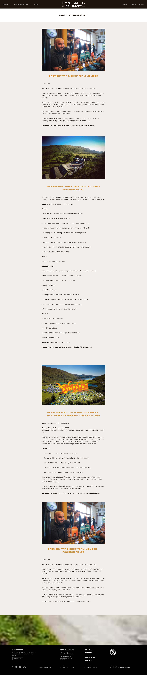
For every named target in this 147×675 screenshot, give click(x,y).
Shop (5, 5)
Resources (90, 657)
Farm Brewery (21, 5)
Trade (124, 5)
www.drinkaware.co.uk (44, 667)
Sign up (17, 659)
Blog (141, 5)
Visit (36, 5)
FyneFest (89, 652)
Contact (89, 660)
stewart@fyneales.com (68, 118)
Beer (133, 5)
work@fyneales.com (67, 486)
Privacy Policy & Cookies (116, 666)
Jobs (87, 655)
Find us (88, 650)
